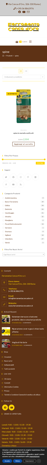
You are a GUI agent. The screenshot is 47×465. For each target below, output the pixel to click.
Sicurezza (8, 231)
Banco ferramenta (11, 202)
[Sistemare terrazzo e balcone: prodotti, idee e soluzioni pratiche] (6, 319)
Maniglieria (9, 220)
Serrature (8, 228)
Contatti (7, 383)
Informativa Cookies (11, 387)
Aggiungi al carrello (23, 144)
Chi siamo (7, 379)
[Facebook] (13, 177)
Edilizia (7, 205)
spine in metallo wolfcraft (23, 133)
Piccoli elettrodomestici (13, 224)
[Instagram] (20, 177)
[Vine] (6, 184)
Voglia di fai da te (19, 342)
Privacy (6, 391)
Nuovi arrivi (8, 361)
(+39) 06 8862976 (25, 8)
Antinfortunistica (11, 198)
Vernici (7, 243)
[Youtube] (13, 184)
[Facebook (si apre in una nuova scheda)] (20, 12)
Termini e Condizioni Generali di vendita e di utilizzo (22, 395)
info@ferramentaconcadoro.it (20, 298)
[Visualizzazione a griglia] (21, 71)
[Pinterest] (28, 177)
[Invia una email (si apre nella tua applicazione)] (28, 12)
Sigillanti (8, 235)
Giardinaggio (9, 213)
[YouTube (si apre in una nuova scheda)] (24, 12)
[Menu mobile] (29, 42)
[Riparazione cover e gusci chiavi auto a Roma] (6, 331)
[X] (6, 177)
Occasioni (7, 357)
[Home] (3, 56)
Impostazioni (29, 461)
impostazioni (34, 456)
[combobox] (23, 254)
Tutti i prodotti (9, 369)
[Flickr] (35, 177)
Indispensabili (9, 365)
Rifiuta (17, 461)
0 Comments (27, 322)
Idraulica (8, 217)
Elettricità (8, 209)
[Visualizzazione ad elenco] (26, 71)
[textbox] (24, 254)
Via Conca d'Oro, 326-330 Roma (24, 4)
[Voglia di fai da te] (6, 343)
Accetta (7, 461)
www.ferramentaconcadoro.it (20, 305)
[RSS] (20, 184)
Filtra (40, 163)
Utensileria (23, 130)
